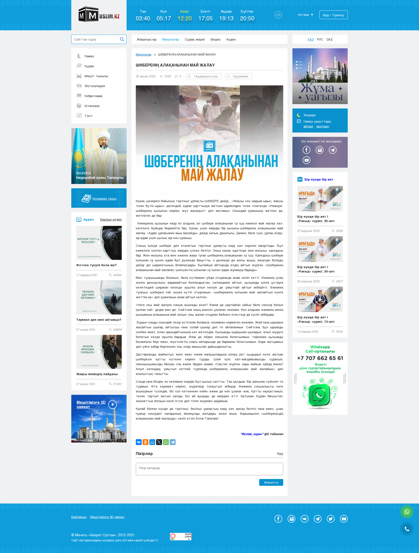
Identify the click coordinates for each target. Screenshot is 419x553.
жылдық (322, 126)
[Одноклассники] (145, 442)
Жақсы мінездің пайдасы (97, 374)
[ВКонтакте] (139, 442)
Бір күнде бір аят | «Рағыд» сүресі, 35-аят (316, 219)
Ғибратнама (93, 96)
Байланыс (79, 517)
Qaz (329, 39)
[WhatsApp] (166, 442)
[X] (159, 442)
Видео (215, 39)
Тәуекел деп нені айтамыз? (98, 320)
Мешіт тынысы (96, 76)
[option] (320, 77)
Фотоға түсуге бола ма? (96, 265)
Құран (89, 66)
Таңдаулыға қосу (205, 76)
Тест (89, 116)
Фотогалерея (95, 86)
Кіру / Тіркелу (333, 15)
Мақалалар (170, 39)
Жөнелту (271, 482)
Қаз (311, 39)
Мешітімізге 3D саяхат (107, 517)
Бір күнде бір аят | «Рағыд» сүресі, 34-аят (316, 269)
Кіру (280, 453)
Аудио (231, 39)
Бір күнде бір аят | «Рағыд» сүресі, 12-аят (316, 319)
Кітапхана (92, 106)
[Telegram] (173, 442)
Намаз (89, 56)
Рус (320, 39)
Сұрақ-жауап (195, 39)
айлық (308, 126)
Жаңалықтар (146, 39)
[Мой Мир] (152, 442)
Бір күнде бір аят (319, 179)
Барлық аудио (111, 219)
